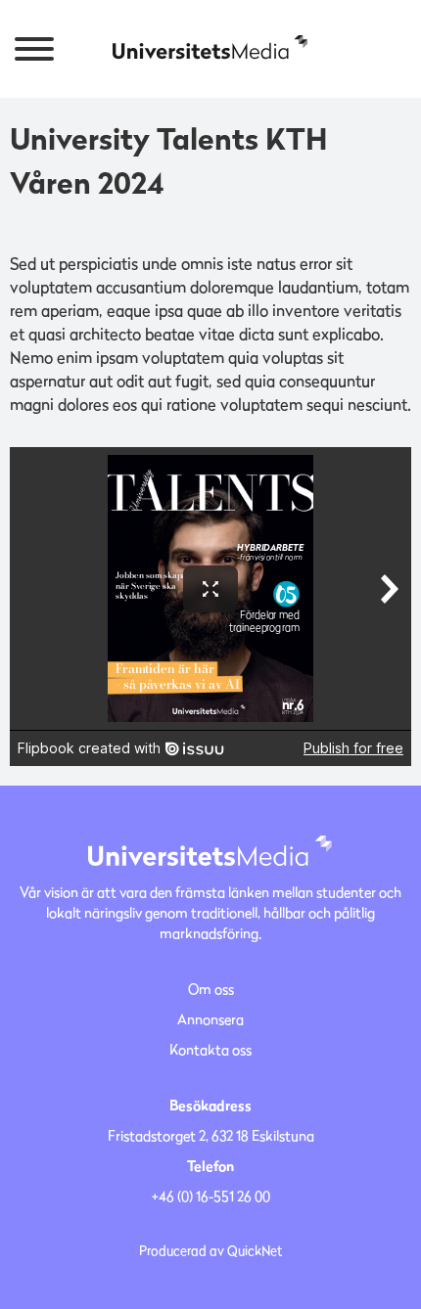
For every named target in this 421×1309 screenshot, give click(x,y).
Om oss (211, 988)
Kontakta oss (210, 1049)
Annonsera (210, 1019)
